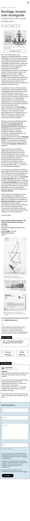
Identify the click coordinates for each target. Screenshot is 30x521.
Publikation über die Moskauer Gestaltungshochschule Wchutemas (12, 124)
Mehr (16, 320)
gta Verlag (4, 231)
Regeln (25, 471)
